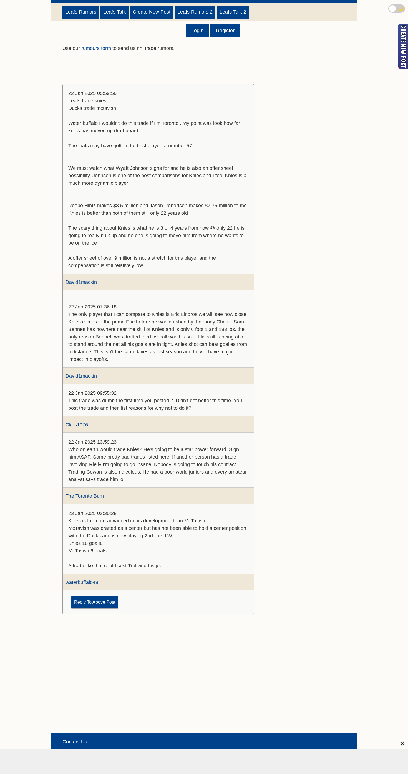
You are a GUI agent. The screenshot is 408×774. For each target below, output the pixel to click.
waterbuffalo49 (82, 582)
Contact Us (74, 742)
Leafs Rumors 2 (195, 12)
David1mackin (81, 282)
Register (225, 30)
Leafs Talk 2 (233, 12)
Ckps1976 (77, 425)
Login (197, 30)
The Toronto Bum (85, 496)
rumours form (96, 48)
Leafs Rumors (80, 12)
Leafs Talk (114, 12)
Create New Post (151, 12)
